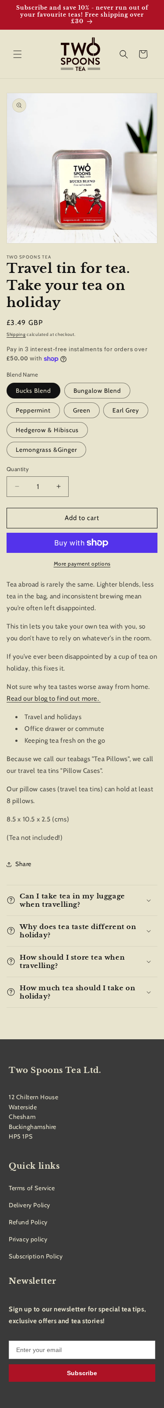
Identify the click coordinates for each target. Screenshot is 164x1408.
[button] (17, 54)
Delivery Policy (29, 1205)
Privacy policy (28, 1239)
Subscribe (82, 1373)
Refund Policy (28, 1222)
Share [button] (23, 864)
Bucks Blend (33, 391)
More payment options (82, 563)
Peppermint (33, 410)
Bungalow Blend (97, 391)
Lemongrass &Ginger (46, 450)
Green (82, 410)
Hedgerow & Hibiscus (47, 430)
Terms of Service (32, 1188)
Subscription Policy (36, 1256)
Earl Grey (125, 410)
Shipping (16, 334)
